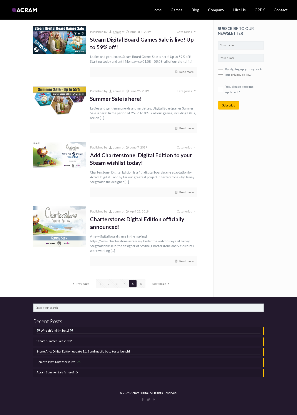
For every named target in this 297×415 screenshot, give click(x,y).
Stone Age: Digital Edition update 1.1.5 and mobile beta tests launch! (83, 351)
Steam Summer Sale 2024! (54, 341)
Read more (186, 72)
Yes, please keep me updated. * (239, 89)
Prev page (82, 283)
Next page (159, 283)
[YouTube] (154, 399)
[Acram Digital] (24, 10)
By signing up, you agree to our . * (244, 71)
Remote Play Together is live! (57, 362)
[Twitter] (148, 399)
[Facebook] (142, 399)
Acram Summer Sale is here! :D (57, 372)
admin (117, 32)
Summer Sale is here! (116, 98)
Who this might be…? (55, 330)
